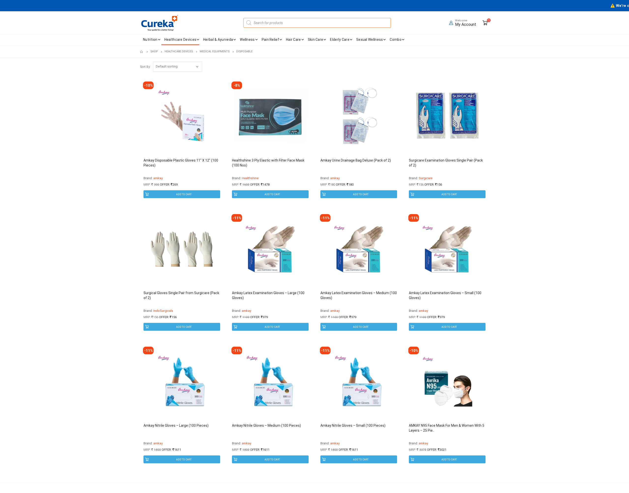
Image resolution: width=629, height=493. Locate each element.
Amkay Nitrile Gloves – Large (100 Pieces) (176, 425)
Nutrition (150, 39)
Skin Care (315, 39)
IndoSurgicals (163, 311)
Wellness (247, 39)
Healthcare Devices (180, 39)
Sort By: (145, 66)
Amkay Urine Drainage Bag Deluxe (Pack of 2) (355, 160)
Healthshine (250, 178)
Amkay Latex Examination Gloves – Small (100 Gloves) (445, 295)
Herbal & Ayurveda (218, 39)
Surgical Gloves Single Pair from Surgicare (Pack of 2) (181, 295)
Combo (395, 39)
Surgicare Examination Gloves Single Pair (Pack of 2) (446, 162)
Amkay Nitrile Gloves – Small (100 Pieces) (353, 425)
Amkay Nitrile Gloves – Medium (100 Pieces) (266, 425)
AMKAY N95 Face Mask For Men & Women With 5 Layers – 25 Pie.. (446, 428)
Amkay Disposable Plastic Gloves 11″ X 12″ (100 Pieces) (180, 162)
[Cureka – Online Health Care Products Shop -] (159, 23)
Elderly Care (339, 39)
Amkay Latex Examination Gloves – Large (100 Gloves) (268, 295)
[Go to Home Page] (141, 51)
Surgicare (425, 178)
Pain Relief (270, 39)
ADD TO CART (184, 194)
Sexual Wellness (369, 39)
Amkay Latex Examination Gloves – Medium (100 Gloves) (358, 295)
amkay (158, 178)
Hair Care (293, 39)
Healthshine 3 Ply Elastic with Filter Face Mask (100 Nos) (268, 162)
